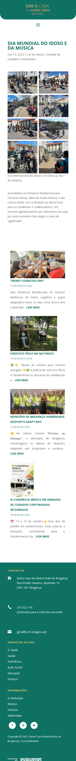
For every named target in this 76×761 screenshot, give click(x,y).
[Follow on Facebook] (12, 725)
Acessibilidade (30, 741)
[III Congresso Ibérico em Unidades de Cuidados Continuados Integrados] (22, 479)
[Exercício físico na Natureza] (33, 333)
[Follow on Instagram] (23, 725)
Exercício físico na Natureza (32, 353)
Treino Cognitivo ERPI (26, 281)
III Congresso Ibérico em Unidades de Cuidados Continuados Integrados (35, 505)
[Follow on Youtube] (34, 725)
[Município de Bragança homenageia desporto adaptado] (37, 401)
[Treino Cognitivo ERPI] (37, 264)
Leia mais (33, 307)
